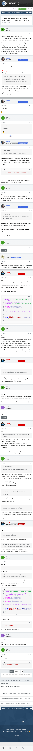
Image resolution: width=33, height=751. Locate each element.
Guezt (7, 406)
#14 (31, 412)
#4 (31, 122)
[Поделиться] (29, 34)
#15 (31, 428)
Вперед (16, 671)
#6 (31, 192)
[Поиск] (31, 8)
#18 (31, 561)
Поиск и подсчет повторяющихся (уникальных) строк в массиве (16, 690)
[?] (4, 367)
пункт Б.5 (20, 72)
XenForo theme (15, 735)
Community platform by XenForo (16, 734)
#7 (31, 210)
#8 (31, 247)
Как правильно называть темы (10, 86)
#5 (31, 147)
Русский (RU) (19, 727)
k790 (4, 22)
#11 (31, 333)
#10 (31, 277)
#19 (31, 640)
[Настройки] (12, 727)
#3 (31, 105)
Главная (26, 731)
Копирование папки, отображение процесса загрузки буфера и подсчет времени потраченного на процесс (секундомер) (16, 694)
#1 (31, 34)
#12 (31, 365)
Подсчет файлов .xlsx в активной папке (10, 686)
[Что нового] (28, 8)
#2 (31, 63)
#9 (31, 261)
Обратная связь (10, 729)
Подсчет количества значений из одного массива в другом (15, 703)
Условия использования (20, 729)
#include (7, 304)
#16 (31, 463)
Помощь (21, 731)
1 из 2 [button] (11, 671)
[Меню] (2, 9)
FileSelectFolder (20, 316)
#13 (31, 392)
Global (7, 316)
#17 (31, 528)
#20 (31, 654)
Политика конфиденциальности (10, 731)
